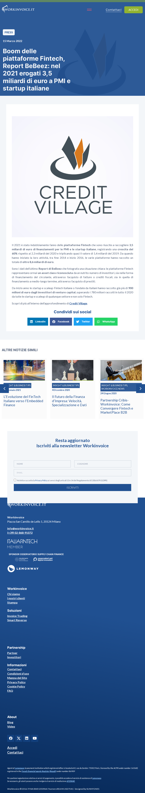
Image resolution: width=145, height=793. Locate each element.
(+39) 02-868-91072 (20, 532)
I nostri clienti (16, 598)
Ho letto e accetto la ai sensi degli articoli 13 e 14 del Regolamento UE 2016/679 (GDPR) (62, 480)
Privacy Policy (41, 480)
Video (11, 726)
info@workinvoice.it (20, 528)
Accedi (12, 748)
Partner (12, 653)
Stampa (12, 602)
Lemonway (19, 768)
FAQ (10, 690)
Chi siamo (13, 594)
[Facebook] (10, 738)
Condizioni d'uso (18, 673)
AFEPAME (71, 781)
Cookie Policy (16, 686)
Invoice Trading (17, 616)
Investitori (14, 657)
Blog (10, 722)
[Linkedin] (26, 738)
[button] (37, 322)
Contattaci (14, 669)
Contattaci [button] (114, 9)
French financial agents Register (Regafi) (39, 771)
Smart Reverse (17, 620)
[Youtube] (34, 738)
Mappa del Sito (17, 677)
